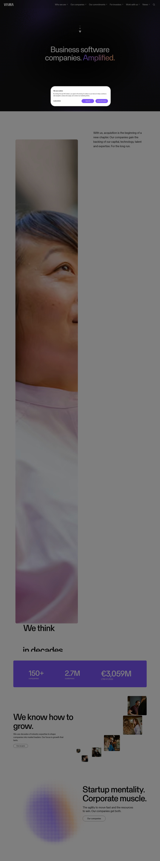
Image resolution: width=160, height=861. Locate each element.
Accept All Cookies (101, 101)
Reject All (88, 101)
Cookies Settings (57, 100)
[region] (81, 96)
